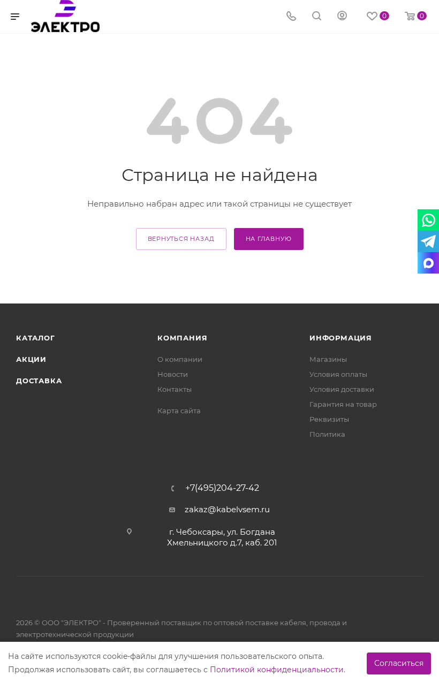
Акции (31, 359)
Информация (340, 337)
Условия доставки (341, 389)
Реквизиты (329, 419)
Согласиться (398, 663)
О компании (179, 359)
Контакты (174, 389)
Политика (327, 434)
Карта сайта (179, 410)
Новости (172, 374)
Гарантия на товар (343, 404)
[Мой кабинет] (342, 17)
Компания (182, 337)
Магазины (328, 359)
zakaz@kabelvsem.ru (227, 509)
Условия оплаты (338, 374)
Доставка (39, 380)
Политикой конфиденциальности (277, 669)
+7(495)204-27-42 (222, 488)
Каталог (35, 337)
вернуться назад (181, 238)
